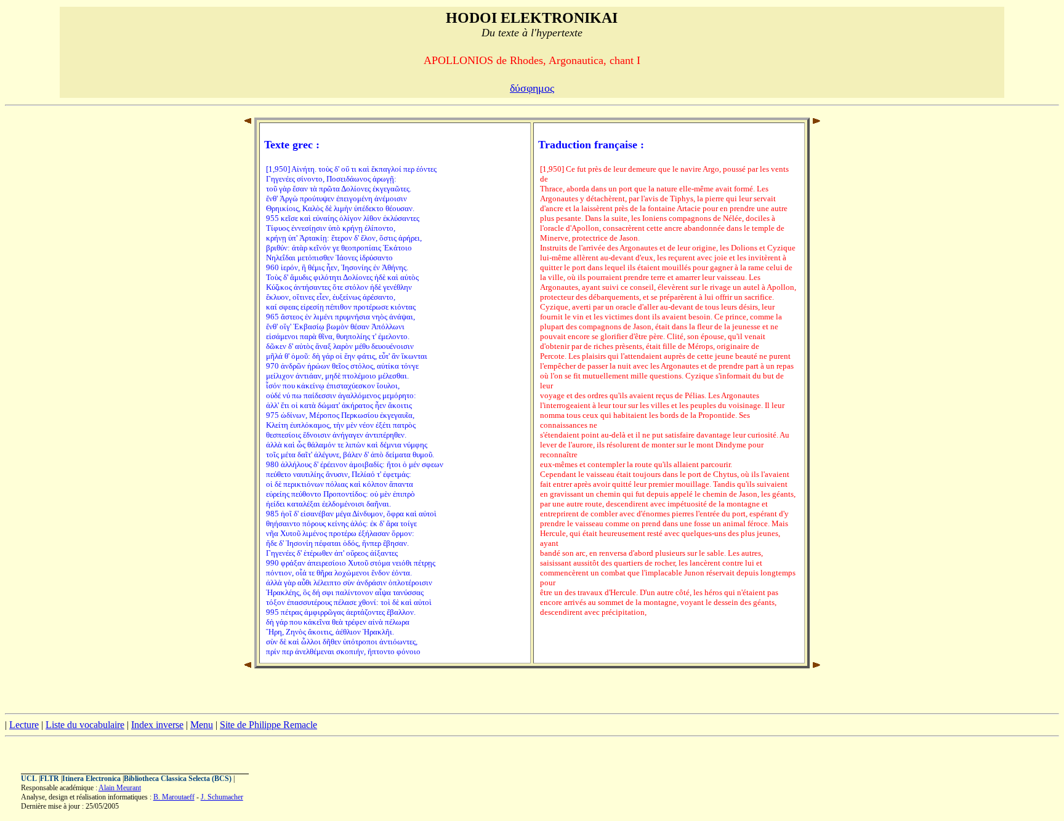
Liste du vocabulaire (85, 724)
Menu (201, 724)
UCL (29, 778)
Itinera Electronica (91, 778)
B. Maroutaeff (174, 797)
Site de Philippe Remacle (268, 724)
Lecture (24, 724)
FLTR (49, 778)
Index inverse (157, 724)
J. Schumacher (222, 797)
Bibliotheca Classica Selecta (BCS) (178, 778)
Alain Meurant (120, 787)
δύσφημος (532, 88)
